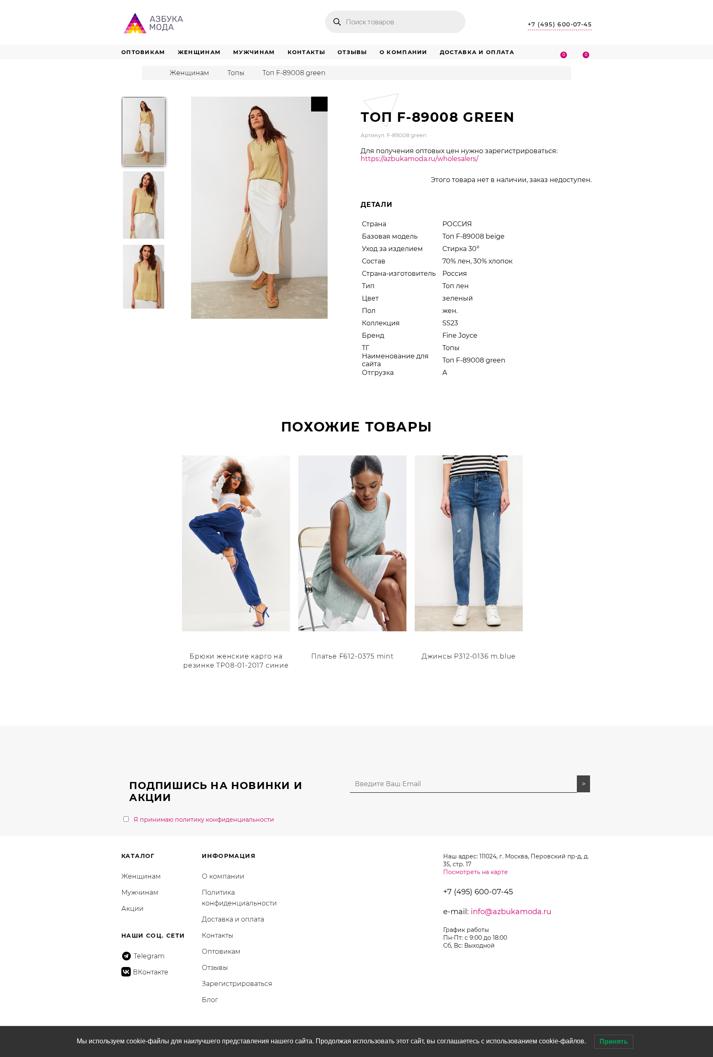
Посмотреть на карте (475, 872)
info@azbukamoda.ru (511, 911)
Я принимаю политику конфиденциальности (204, 819)
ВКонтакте (150, 972)
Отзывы (352, 52)
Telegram (149, 956)
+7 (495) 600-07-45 (560, 24)
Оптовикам (143, 52)
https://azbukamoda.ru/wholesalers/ (419, 159)
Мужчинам (254, 52)
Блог (210, 1000)
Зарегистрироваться (237, 984)
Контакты (306, 52)
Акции (132, 908)
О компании (403, 52)
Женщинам (199, 52)
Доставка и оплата (477, 52)
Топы (235, 73)
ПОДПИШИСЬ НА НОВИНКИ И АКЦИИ (215, 791)
